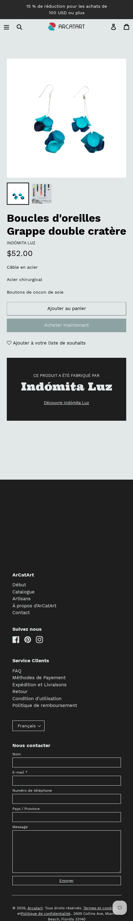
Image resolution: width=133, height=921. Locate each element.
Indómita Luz (21, 243)
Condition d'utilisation (37, 698)
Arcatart (35, 908)
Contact (21, 612)
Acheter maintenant (66, 325)
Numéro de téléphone (32, 790)
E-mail (20, 772)
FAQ (16, 671)
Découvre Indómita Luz (66, 402)
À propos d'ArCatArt (34, 606)
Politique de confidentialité (45, 913)
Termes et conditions (102, 908)
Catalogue (23, 592)
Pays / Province (26, 809)
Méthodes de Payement (39, 677)
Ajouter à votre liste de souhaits (48, 343)
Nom (16, 754)
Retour (20, 691)
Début (19, 585)
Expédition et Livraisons (39, 685)
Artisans (21, 598)
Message (20, 827)
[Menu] (6, 26)
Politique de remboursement (44, 705)
